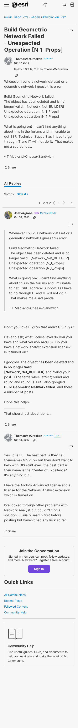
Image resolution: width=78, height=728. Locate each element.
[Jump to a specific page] (70, 203)
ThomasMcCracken (28, 59)
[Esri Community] (20, 4)
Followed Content (16, 606)
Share (10, 168)
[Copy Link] (16, 75)
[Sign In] (72, 4)
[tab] (13, 183)
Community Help (15, 612)
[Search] (64, 4)
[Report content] (71, 31)
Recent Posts (13, 600)
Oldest (22, 194)
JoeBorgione (23, 213)
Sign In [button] (39, 569)
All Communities (15, 595)
